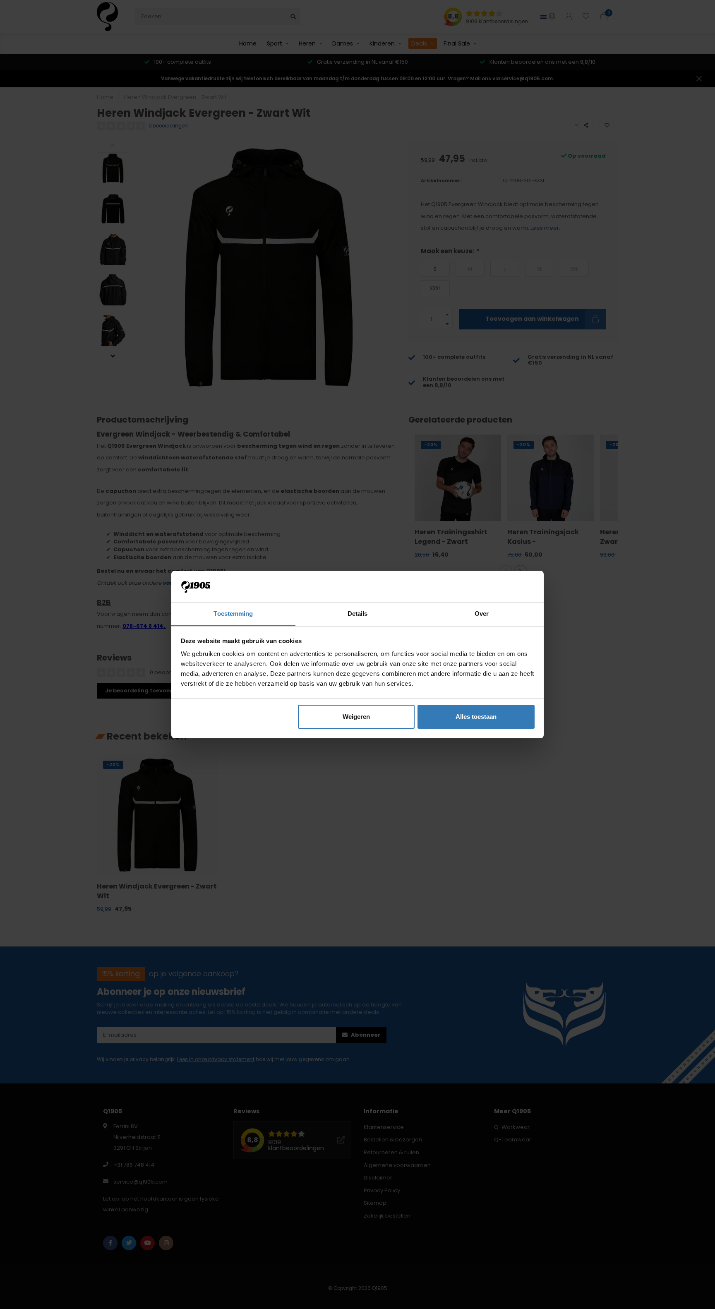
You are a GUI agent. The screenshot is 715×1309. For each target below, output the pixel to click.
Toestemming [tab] (233, 613)
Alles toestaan (476, 716)
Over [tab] (482, 613)
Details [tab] (358, 613)
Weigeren (356, 716)
